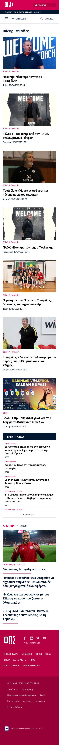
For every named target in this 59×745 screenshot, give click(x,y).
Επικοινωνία (13, 701)
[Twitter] (38, 638)
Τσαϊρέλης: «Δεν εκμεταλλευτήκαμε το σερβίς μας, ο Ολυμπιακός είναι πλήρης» (29, 361)
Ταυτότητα (12, 689)
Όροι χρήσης (28, 689)
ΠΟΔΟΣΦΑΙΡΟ (11, 654)
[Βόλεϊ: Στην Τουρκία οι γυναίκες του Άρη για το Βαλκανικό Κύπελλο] (29, 394)
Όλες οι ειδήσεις (29, 515)
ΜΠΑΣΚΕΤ (27, 654)
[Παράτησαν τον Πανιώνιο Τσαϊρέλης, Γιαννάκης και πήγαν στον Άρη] (29, 276)
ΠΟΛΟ (48, 654)
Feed (42, 695)
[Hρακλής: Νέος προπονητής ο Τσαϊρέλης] (29, 53)
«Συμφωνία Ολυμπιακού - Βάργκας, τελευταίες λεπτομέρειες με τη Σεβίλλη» (26, 615)
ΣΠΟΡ (7, 659)
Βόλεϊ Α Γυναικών (11, 71)
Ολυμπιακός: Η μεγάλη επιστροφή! (24, 569)
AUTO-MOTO (19, 659)
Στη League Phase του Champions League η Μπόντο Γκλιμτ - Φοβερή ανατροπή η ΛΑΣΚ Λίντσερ (29, 498)
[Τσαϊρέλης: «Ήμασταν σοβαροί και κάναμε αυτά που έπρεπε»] (29, 167)
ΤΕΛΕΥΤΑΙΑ (14, 436)
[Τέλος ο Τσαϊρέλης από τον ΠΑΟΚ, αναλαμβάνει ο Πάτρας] (29, 110)
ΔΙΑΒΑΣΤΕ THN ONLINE (23, 12)
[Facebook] (24, 638)
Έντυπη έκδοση (14, 707)
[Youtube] (44, 638)
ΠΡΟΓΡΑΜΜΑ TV (31, 665)
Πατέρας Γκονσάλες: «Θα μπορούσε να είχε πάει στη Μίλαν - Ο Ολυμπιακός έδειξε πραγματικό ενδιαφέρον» (28, 582)
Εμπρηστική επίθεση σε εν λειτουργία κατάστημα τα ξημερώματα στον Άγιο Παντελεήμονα (27, 450)
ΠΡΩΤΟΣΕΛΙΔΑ (11, 665)
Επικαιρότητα (10, 443)
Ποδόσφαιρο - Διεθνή (13, 491)
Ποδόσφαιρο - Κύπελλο (14, 564)
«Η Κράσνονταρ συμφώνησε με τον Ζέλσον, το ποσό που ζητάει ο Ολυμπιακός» (26, 598)
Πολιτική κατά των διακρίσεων (21, 695)
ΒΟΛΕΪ (39, 654)
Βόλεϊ (5, 413)
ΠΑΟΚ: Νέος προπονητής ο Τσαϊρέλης (28, 247)
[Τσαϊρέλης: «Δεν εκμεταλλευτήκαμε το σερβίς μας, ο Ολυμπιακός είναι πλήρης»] (29, 333)
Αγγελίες (27, 701)
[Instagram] (31, 638)
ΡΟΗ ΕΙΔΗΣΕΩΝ (18, 19)
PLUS (32, 659)
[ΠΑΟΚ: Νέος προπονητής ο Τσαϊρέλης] (29, 223)
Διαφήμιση (41, 701)
